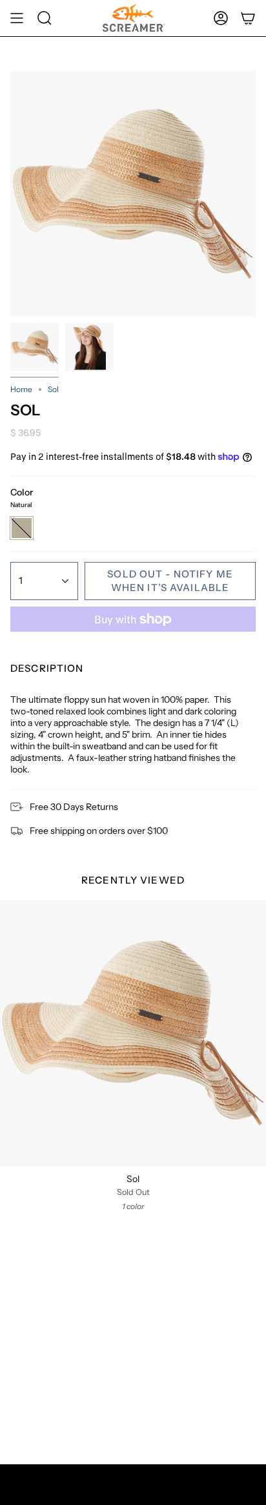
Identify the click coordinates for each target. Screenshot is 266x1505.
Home (21, 389)
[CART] (247, 18)
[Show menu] (17, 18)
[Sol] (133, 1033)
